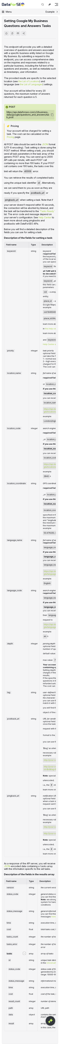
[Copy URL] (12, 33)
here (53, 916)
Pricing (10, 137)
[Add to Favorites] (6, 33)
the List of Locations (28, 81)
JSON (45, 144)
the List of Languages (31, 84)
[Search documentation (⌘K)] (42, 4)
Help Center (45, 217)
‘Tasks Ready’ (47, 211)
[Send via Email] (18, 33)
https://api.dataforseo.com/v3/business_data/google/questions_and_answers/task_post (28, 115)
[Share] (23, 33)
